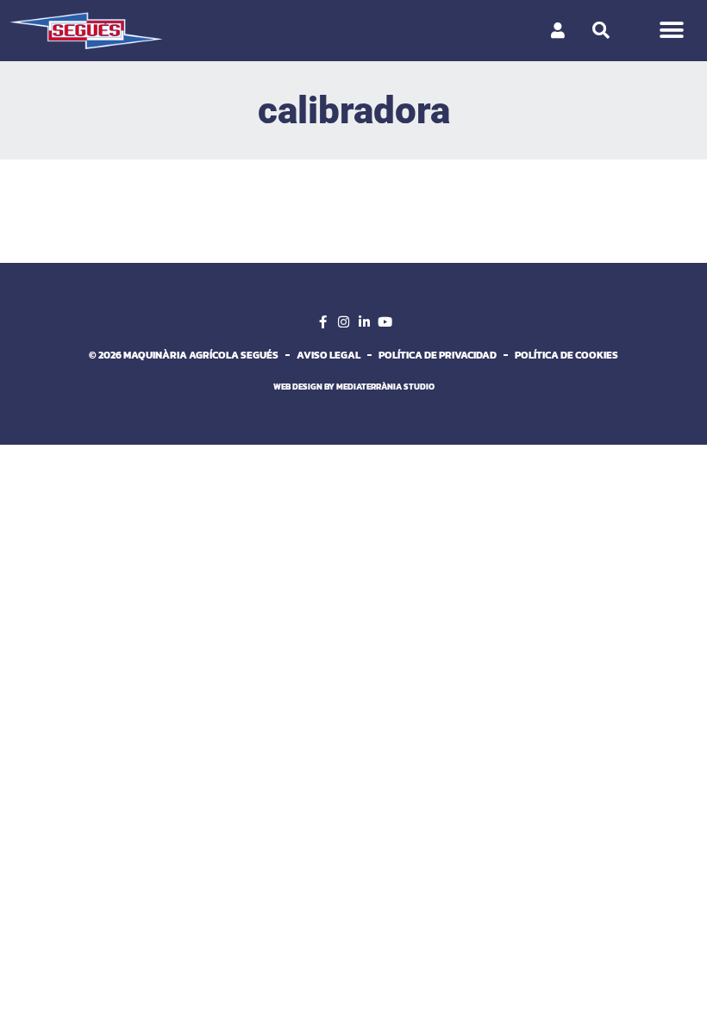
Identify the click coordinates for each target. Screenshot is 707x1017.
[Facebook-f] (322, 322)
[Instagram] (343, 322)
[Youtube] (384, 322)
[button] (671, 30)
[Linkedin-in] (364, 322)
